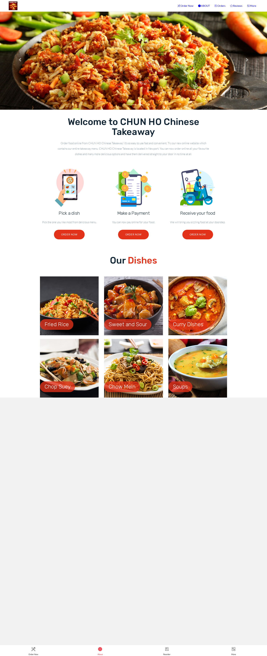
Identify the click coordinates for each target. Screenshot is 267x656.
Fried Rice (56, 324)
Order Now (187, 5)
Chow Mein (122, 386)
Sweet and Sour (128, 324)
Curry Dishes (188, 324)
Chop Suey (57, 386)
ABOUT (205, 5)
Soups (180, 386)
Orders (221, 5)
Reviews (237, 5)
